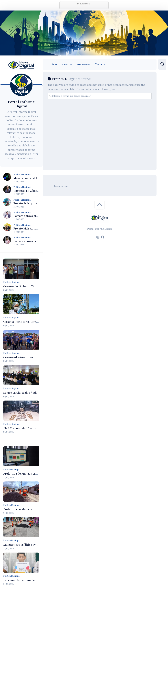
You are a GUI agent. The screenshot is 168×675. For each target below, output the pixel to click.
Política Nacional (22, 174)
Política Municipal (11, 469)
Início (53, 64)
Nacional (67, 64)
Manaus (100, 64)
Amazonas (83, 64)
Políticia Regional (11, 282)
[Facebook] (102, 237)
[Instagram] (98, 237)
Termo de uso (61, 186)
